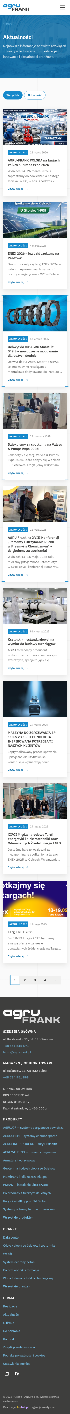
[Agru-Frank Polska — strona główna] (16, 7)
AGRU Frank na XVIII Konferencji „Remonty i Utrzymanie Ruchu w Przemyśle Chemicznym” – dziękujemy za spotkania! (33, 544)
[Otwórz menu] (62, 7)
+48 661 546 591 (16, 1046)
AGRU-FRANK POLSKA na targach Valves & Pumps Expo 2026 (34, 162)
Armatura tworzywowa (19, 1160)
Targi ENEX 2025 (20, 932)
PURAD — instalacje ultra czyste (25, 1185)
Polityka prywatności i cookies (24, 1355)
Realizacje (10, 1306)
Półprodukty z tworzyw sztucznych (27, 1193)
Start (9, 23)
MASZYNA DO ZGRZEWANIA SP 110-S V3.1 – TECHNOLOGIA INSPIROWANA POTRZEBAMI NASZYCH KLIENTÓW (32, 739)
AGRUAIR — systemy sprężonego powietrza (33, 1127)
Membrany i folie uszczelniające (25, 1177)
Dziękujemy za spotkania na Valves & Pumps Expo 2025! (35, 446)
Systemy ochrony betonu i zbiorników (29, 1209)
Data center (11, 1237)
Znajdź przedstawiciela (19, 1347)
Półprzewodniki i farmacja (21, 1270)
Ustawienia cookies (16, 1364)
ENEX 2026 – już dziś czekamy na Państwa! (33, 255)
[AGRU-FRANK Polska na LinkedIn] (6, 1373)
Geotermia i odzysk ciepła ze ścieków (29, 1168)
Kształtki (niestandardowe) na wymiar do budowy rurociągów (32, 641)
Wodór (7, 1254)
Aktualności (34, 95)
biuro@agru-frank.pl (17, 1052)
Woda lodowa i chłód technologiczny (28, 1278)
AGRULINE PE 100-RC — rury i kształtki (30, 1144)
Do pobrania (11, 1331)
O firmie (8, 1323)
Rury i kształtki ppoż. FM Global (24, 1201)
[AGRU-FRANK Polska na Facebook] (16, 1373)
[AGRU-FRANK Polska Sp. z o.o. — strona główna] (35, 1016)
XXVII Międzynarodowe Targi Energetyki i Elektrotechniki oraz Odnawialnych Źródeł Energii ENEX (34, 838)
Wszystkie (12, 95)
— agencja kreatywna (35, 1407)
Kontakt (8, 1339)
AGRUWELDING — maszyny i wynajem (29, 1152)
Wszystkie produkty (17, 1217)
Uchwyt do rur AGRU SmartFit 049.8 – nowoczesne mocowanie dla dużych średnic (33, 351)
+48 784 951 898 (16, 1077)
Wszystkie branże (15, 1286)
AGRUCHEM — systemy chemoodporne (30, 1136)
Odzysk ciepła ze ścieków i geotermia (29, 1245)
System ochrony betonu (19, 1262)
